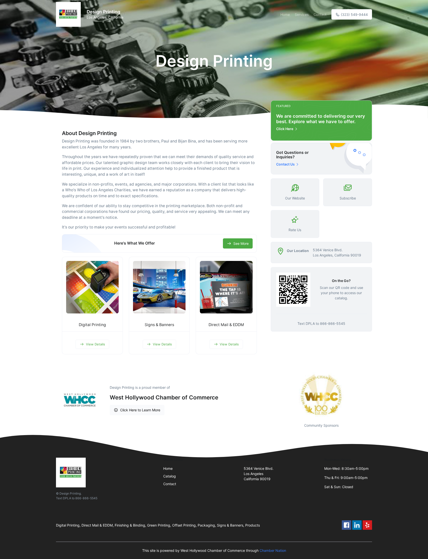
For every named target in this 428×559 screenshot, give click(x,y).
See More (241, 243)
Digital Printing (92, 324)
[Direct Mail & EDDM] (226, 287)
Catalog (169, 476)
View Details (95, 344)
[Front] (69, 14)
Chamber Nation (273, 550)
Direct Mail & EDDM (226, 324)
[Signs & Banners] (159, 287)
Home (285, 14)
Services (302, 14)
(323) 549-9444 (354, 14)
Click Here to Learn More (140, 410)
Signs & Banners (159, 324)
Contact (320, 14)
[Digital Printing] (92, 287)
